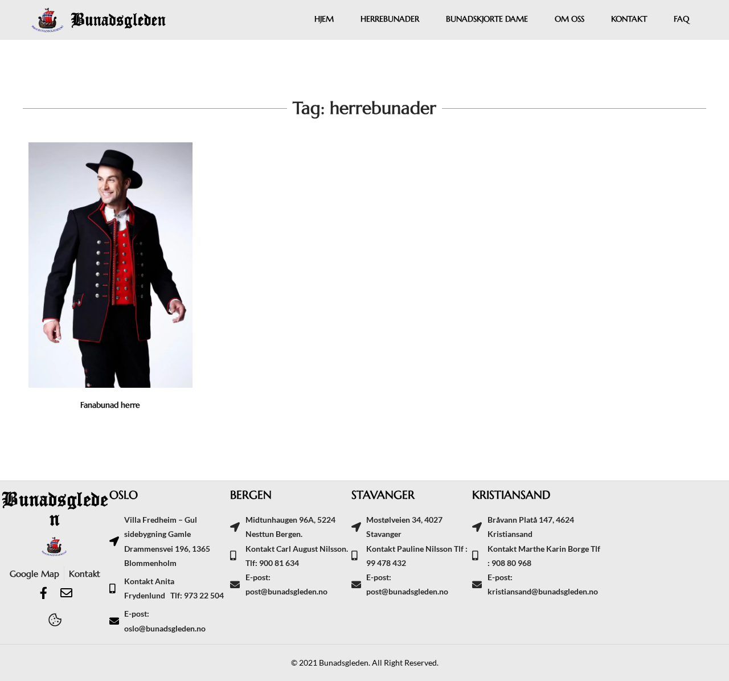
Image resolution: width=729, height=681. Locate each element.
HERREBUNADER (390, 19)
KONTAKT (629, 19)
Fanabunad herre (110, 405)
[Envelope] (66, 593)
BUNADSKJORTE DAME (487, 19)
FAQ (681, 19)
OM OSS (569, 19)
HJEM (324, 19)
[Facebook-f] (44, 593)
